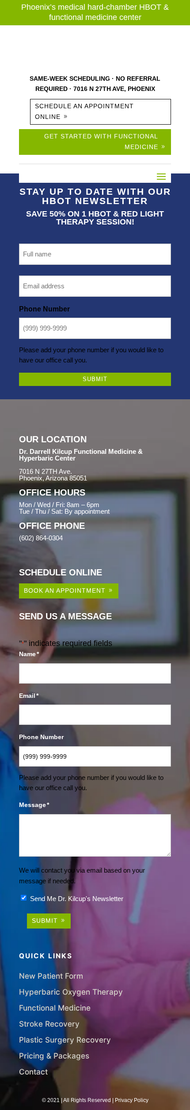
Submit (95, 379)
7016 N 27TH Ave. (45, 471)
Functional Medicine (55, 1007)
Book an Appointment (65, 590)
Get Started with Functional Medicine (101, 141)
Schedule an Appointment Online (84, 111)
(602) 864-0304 (41, 538)
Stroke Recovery (49, 1023)
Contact (33, 1071)
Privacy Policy (131, 1100)
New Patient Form (51, 975)
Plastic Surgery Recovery (65, 1039)
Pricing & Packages (54, 1055)
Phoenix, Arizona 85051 (53, 478)
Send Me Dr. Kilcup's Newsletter (76, 898)
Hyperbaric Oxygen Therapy (71, 991)
